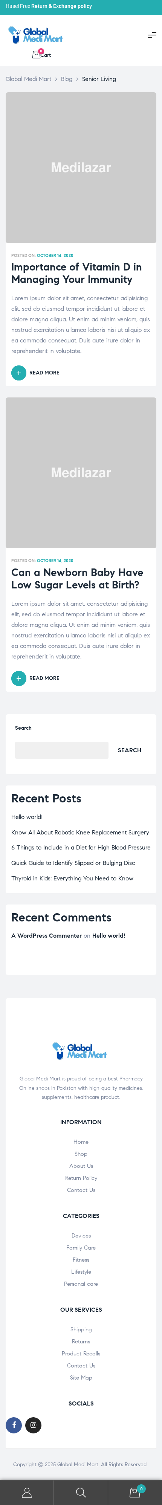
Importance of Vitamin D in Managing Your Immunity (76, 273)
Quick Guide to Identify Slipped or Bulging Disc (73, 862)
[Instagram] (33, 1425)
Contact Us (81, 1190)
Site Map (81, 1377)
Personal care (81, 1283)
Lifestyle (81, 1271)
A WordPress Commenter (46, 935)
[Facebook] (14, 1425)
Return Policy (81, 1178)
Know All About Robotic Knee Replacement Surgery (80, 832)
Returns (81, 1341)
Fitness (81, 1259)
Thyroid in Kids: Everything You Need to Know (72, 878)
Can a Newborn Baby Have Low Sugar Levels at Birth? (77, 579)
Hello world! (27, 816)
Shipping (81, 1329)
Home (81, 1141)
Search (23, 728)
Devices (81, 1235)
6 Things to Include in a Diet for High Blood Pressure (81, 847)
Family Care (81, 1247)
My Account (27, 1493)
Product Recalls (81, 1353)
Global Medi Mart (77, 1464)
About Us (81, 1166)
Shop (81, 1154)
